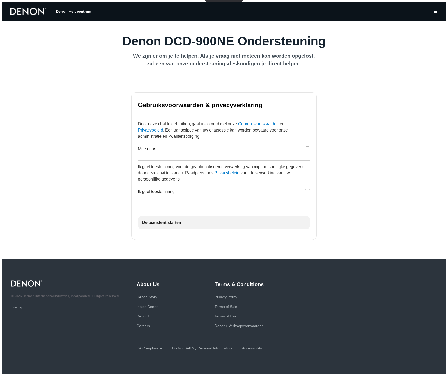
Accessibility (252, 348)
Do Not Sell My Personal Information (202, 348)
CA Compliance (149, 348)
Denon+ (143, 316)
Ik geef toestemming (156, 191)
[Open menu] (435, 11)
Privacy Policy (226, 297)
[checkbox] (307, 148)
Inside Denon (147, 307)
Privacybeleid (150, 130)
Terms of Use (225, 316)
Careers (143, 326)
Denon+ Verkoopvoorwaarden (239, 326)
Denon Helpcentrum (73, 11)
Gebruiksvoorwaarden (258, 124)
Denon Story (147, 297)
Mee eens (147, 149)
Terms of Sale (226, 307)
